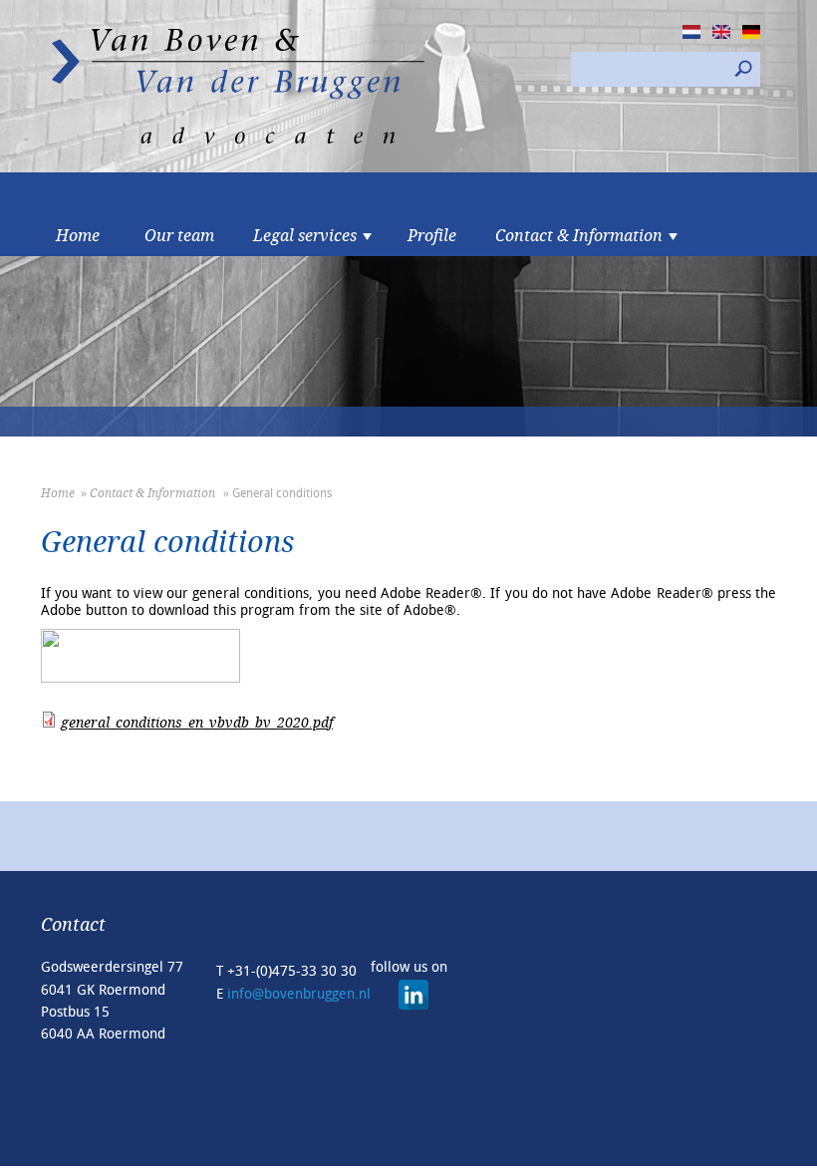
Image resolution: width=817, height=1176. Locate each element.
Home (78, 236)
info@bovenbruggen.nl (299, 994)
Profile (432, 236)
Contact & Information (579, 236)
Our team (179, 236)
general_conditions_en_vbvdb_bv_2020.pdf (197, 723)
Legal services (305, 236)
